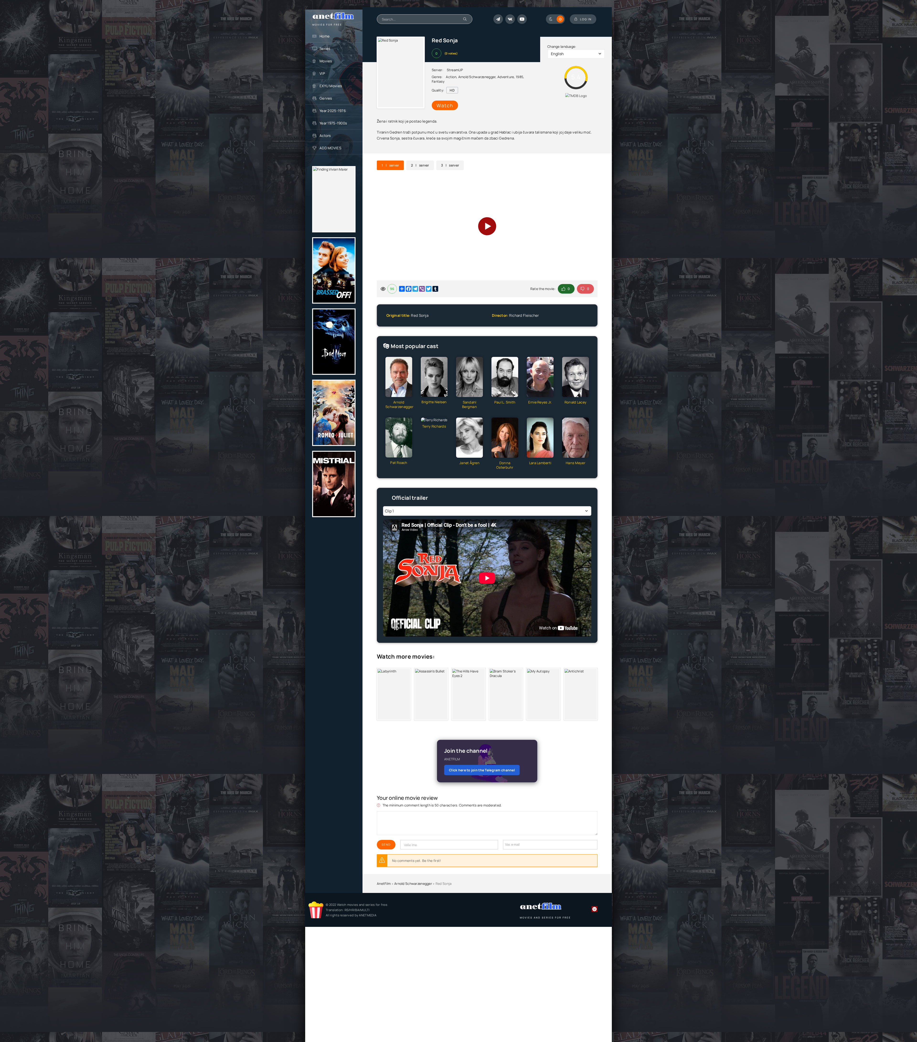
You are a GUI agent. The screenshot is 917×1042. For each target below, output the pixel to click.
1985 (519, 77)
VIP (322, 73)
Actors (325, 135)
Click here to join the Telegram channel (482, 770)
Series (325, 48)
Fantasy (438, 81)
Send (386, 845)
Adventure (505, 77)
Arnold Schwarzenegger (477, 77)
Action (451, 77)
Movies (326, 61)
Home (325, 36)
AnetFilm (384, 883)
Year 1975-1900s (333, 123)
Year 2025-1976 (333, 110)
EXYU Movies (331, 85)
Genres (326, 98)
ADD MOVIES (330, 147)
